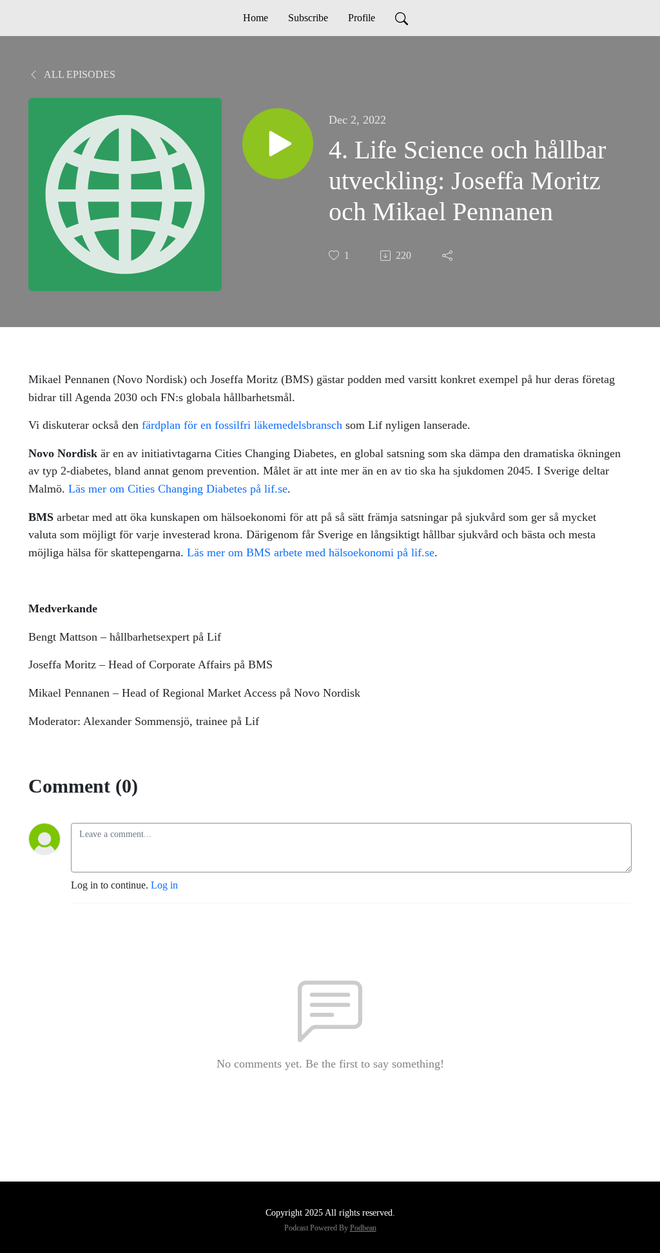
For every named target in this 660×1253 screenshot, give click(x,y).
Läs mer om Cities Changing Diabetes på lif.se (177, 488)
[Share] (448, 255)
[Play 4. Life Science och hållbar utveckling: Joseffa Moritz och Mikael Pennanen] (277, 143)
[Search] (401, 18)
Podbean (363, 1227)
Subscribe (308, 17)
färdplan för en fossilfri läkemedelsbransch (242, 425)
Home (255, 17)
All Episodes (78, 74)
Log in (164, 885)
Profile (361, 17)
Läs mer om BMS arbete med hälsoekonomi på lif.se (310, 552)
